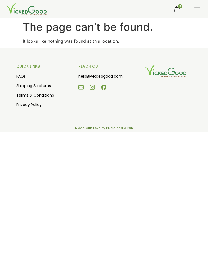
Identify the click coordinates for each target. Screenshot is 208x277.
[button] (197, 9)
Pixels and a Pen (119, 128)
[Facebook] (103, 87)
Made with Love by (90, 128)
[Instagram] (92, 87)
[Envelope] (81, 87)
